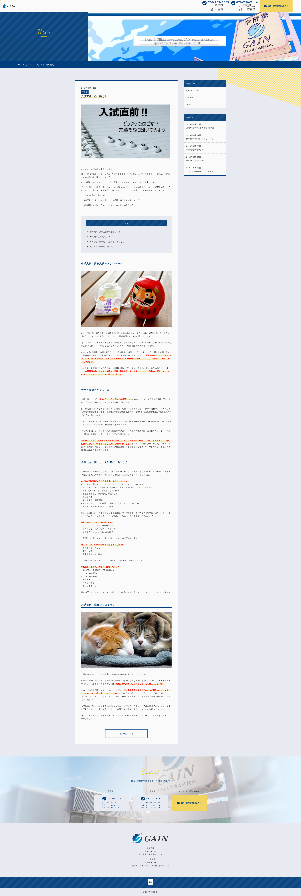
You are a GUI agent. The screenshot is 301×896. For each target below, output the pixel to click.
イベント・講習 (193, 90)
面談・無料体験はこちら (278, 6)
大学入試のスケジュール (100, 236)
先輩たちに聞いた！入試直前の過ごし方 (107, 241)
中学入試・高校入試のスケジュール (105, 232)
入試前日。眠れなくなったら (102, 246)
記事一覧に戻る (126, 733)
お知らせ (190, 97)
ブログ (85, 92)
